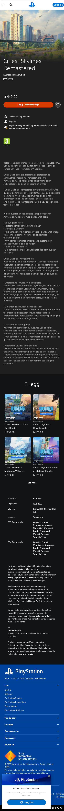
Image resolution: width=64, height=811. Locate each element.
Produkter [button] (10, 717)
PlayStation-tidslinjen (14, 710)
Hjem (7, 678)
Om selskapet (11, 706)
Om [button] (7, 685)
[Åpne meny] (3, 5)
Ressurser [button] (10, 737)
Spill (14, 678)
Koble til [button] (9, 744)
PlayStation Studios (13, 698)
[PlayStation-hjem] (32, 4)
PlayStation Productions (15, 702)
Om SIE (8, 690)
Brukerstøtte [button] (12, 731)
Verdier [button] (9, 724)
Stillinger (8, 694)
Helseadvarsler (14, 630)
